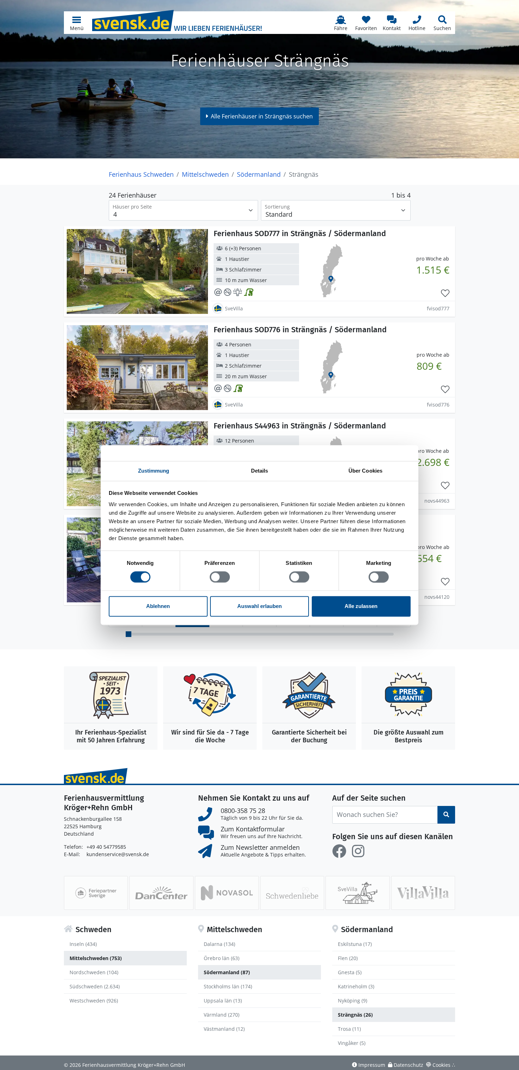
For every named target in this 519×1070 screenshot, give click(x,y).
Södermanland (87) (227, 972)
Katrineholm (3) (356, 986)
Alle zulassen (361, 606)
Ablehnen (158, 606)
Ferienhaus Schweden (141, 174)
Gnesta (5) (350, 972)
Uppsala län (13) (223, 1000)
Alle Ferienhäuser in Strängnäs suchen (262, 116)
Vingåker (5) (351, 1043)
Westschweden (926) (94, 1000)
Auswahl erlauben (259, 606)
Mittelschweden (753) (96, 958)
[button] (76, 22)
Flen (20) (348, 958)
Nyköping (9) (352, 1000)
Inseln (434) (83, 944)
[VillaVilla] (423, 893)
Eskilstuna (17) (355, 944)
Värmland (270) (221, 1014)
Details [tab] (259, 471)
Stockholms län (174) (228, 986)
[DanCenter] (161, 893)
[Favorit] (445, 293)
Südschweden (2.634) (95, 986)
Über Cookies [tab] (365, 471)
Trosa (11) (349, 1028)
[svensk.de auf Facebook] (339, 851)
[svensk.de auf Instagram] (358, 851)
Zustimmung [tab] (153, 471)
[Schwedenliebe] (292, 893)
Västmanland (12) (224, 1028)
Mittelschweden (205, 174)
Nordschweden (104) (94, 972)
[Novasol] (227, 893)
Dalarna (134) (219, 944)
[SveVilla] (357, 893)
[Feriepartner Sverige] (96, 893)
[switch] (220, 577)
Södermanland (259, 174)
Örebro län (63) (221, 958)
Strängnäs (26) (355, 1014)
